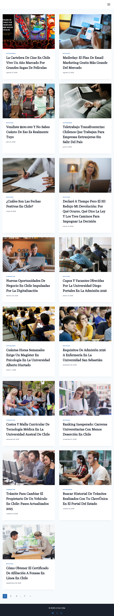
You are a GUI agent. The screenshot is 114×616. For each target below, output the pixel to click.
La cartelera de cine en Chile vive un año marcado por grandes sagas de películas (28, 63)
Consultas (10, 276)
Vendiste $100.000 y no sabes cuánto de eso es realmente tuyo (28, 132)
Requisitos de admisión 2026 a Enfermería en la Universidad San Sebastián (84, 355)
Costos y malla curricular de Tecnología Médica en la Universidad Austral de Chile (28, 429)
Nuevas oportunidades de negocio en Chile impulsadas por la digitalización (28, 286)
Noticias (66, 53)
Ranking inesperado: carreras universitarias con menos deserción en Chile (85, 429)
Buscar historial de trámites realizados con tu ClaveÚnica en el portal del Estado (85, 499)
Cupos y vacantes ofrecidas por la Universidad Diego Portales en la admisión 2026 (85, 286)
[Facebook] (53, 613)
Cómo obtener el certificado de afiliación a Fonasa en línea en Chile (27, 573)
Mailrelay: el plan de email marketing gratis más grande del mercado (85, 63)
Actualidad (11, 53)
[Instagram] (61, 613)
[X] (57, 613)
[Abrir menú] (108, 4)
